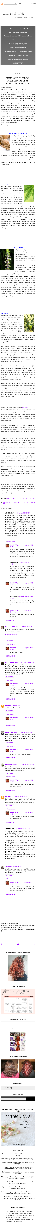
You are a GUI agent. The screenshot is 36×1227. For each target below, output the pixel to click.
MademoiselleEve (11, 634)
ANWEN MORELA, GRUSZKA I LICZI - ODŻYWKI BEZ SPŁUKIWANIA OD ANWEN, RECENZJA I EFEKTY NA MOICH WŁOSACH (18, 1198)
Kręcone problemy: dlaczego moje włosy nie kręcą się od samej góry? (18, 1162)
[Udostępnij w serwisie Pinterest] (33, 499)
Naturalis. (25, 407)
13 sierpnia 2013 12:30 (26, 662)
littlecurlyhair (11, 662)
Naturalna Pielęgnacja (11, 502)
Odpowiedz (9, 538)
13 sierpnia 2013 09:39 (22, 513)
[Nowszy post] (1, 944)
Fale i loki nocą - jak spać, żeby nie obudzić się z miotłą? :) (17, 1158)
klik (15, 111)
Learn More (17, 1225)
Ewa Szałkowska (11, 626)
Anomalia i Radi (11, 732)
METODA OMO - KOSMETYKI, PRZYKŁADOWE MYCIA (18, 1110)
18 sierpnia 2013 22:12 (19, 796)
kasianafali (14, 545)
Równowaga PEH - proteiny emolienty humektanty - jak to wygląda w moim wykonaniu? (18, 1177)
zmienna (8, 866)
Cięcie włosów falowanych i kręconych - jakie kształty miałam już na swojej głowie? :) (18, 1182)
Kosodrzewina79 (11, 764)
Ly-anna (8, 796)
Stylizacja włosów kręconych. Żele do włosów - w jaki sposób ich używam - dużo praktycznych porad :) (18, 1167)
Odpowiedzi (11, 541)
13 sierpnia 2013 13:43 (20, 705)
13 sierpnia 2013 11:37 (26, 626)
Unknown (9, 705)
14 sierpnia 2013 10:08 (25, 732)
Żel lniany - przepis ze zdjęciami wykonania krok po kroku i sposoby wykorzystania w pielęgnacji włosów (18, 1192)
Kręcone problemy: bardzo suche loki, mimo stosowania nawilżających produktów (18, 1187)
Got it (24, 1225)
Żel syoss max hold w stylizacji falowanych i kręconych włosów (18, 1154)
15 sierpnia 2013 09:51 (26, 764)
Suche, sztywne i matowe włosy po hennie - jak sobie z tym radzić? (18, 1172)
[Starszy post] (34, 944)
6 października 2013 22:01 (23, 828)
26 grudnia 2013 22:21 (19, 866)
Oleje (24, 502)
